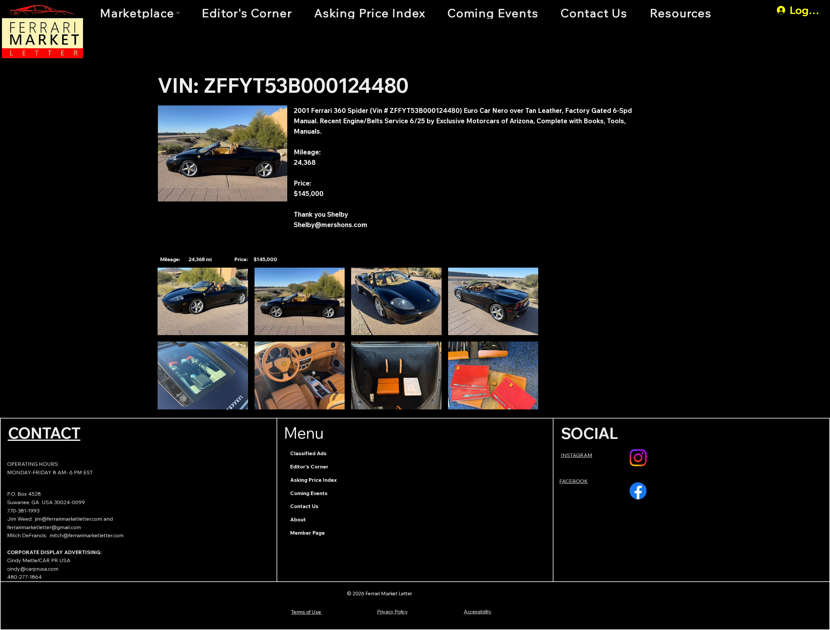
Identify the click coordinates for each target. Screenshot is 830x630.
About (298, 519)
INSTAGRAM (576, 455)
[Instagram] (638, 457)
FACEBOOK (573, 481)
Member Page (307, 532)
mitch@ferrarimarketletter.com (87, 535)
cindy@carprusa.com (32, 568)
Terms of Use (306, 612)
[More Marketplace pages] (178, 12)
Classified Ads (308, 453)
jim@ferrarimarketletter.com (68, 518)
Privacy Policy (392, 611)
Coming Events (308, 493)
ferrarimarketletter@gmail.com (44, 527)
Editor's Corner (309, 466)
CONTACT (44, 432)
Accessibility (478, 611)
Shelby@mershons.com (330, 225)
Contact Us (304, 506)
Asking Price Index (313, 480)
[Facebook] (638, 490)
